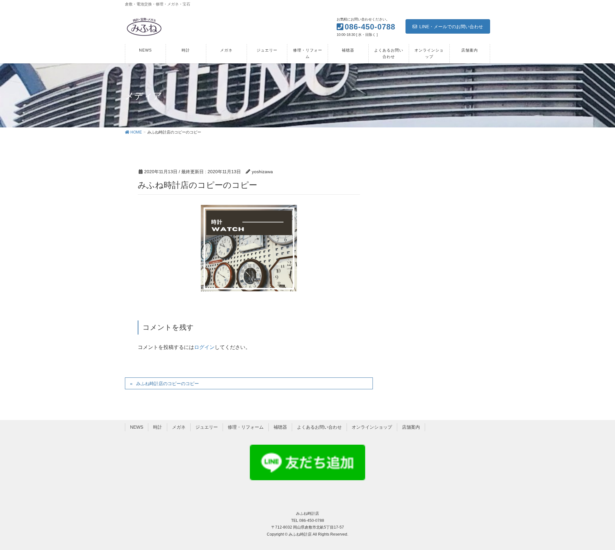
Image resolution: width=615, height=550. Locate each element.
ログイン (204, 347)
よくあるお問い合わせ (319, 427)
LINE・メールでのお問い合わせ (451, 26)
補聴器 (280, 427)
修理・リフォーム (246, 427)
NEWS (136, 427)
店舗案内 (411, 427)
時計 (157, 427)
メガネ (178, 427)
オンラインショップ (372, 427)
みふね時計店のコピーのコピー (167, 383)
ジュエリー (206, 427)
